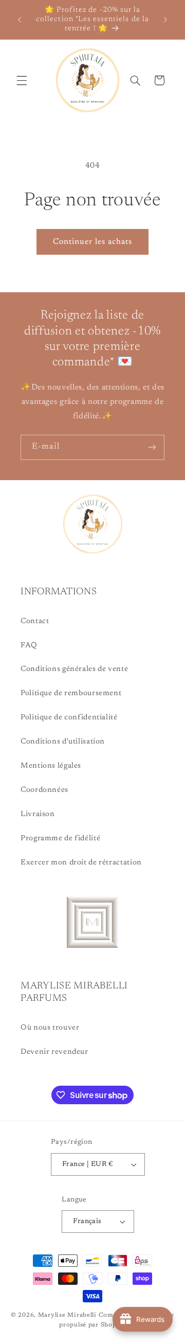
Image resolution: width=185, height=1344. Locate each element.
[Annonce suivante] (165, 19)
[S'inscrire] (152, 447)
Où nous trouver (50, 1028)
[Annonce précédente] (19, 19)
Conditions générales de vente (74, 669)
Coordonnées (44, 790)
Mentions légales (51, 766)
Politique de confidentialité (69, 717)
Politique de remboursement (71, 693)
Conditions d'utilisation (63, 742)
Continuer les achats (93, 242)
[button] (21, 80)
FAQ (29, 645)
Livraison (38, 814)
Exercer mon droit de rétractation (81, 862)
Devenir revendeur (54, 1052)
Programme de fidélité (60, 838)
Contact (35, 621)
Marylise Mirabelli (67, 1315)
